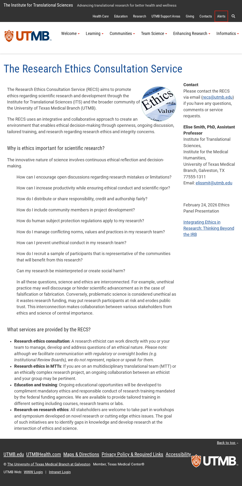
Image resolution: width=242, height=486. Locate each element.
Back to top (226, 443)
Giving (190, 16)
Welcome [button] (69, 33)
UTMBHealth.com (43, 454)
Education (121, 16)
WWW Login (33, 472)
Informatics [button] (226, 33)
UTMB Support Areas (165, 16)
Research (139, 16)
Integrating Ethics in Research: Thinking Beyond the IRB (208, 228)
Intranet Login (60, 472)
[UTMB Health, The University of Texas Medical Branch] (214, 462)
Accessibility (178, 454)
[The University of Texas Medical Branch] (28, 38)
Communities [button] (121, 33)
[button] (233, 16)
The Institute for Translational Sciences (38, 5)
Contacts (205, 16)
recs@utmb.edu (218, 97)
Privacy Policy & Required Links (132, 454)
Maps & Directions (81, 454)
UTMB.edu (14, 454)
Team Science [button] (152, 33)
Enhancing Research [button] (190, 33)
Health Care (101, 16)
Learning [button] (93, 33)
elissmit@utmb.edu (214, 183)
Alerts (221, 16)
